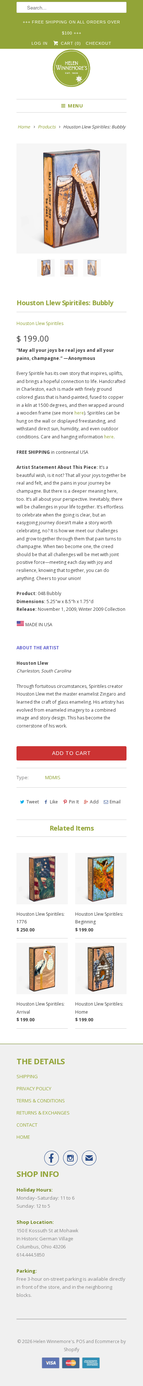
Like (54, 802)
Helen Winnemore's (53, 1341)
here (79, 413)
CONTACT (26, 1124)
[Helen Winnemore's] (71, 72)
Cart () (70, 43)
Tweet (32, 802)
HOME (23, 1137)
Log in (40, 43)
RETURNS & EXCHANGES (43, 1112)
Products (47, 127)
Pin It (74, 802)
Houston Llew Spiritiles (39, 323)
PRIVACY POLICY (33, 1088)
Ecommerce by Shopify (95, 1345)
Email (115, 802)
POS (80, 1341)
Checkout (98, 43)
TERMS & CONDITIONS (40, 1100)
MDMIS (52, 777)
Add (94, 802)
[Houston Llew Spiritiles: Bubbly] (71, 198)
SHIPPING (27, 1076)
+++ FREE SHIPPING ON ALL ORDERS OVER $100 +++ (71, 24)
